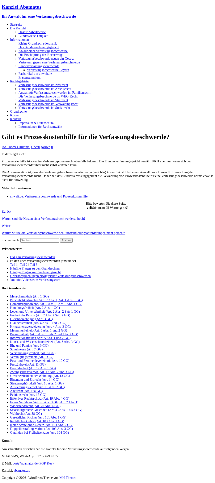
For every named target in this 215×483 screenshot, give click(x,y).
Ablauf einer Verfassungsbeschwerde (43, 51)
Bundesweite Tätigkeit (33, 36)
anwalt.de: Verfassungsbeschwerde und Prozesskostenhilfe (49, 196)
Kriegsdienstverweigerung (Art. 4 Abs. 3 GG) (40, 326)
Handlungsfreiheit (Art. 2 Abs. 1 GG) (35, 307)
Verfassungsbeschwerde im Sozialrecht (44, 107)
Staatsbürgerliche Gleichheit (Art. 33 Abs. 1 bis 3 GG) (46, 410)
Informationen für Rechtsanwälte (40, 126)
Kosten (15, 115)
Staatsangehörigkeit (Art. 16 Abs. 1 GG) (37, 383)
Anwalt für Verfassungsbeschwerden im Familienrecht (54, 92)
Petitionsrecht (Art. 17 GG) (28, 394)
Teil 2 (24, 264)
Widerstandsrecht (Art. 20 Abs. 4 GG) (35, 406)
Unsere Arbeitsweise (32, 32)
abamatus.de (22, 470)
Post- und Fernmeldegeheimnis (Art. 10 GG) (39, 360)
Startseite (16, 24)
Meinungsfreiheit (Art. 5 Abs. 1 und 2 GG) (38, 330)
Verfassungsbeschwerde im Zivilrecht (43, 85)
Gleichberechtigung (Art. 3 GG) (31, 319)
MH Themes (67, 477)
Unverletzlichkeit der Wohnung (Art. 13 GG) (40, 376)
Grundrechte (18, 111)
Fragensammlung (29, 77)
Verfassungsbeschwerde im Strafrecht (43, 100)
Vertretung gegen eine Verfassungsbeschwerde (49, 62)
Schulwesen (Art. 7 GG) (26, 349)
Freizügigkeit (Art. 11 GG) (28, 364)
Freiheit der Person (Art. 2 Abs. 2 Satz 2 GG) (40, 315)
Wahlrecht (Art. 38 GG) (26, 413)
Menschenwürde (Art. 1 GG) (29, 296)
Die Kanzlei (18, 28)
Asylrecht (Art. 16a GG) (26, 391)
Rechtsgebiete (19, 81)
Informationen (19, 39)
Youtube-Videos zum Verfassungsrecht (35, 280)
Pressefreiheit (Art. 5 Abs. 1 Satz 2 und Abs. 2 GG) (44, 334)
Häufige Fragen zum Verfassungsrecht (35, 272)
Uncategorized (40, 147)
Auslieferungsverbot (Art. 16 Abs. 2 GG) (37, 387)
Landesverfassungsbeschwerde (38, 66)
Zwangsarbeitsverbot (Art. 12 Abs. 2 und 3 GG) (42, 372)
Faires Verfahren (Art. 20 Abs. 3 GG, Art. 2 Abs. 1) (44, 402)
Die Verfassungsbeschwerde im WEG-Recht (47, 96)
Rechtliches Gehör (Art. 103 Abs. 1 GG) (37, 421)
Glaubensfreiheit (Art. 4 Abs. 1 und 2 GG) (38, 323)
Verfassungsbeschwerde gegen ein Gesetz (46, 58)
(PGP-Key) (46, 463)
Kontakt (15, 119)
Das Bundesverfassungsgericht (38, 47)
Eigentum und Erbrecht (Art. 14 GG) (34, 379)
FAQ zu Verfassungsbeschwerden (32, 257)
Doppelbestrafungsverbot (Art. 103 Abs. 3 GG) (41, 428)
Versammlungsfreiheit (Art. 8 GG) (32, 353)
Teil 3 (33, 264)
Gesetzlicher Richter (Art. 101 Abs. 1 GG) (38, 417)
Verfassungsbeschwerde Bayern (48, 70)
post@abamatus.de (25, 463)
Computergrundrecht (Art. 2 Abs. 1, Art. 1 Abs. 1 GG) (46, 304)
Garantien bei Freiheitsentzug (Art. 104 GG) (39, 432)
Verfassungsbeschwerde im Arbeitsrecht (44, 89)
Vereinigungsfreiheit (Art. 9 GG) (31, 357)
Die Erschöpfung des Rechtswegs (40, 55)
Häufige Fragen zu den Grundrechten (35, 268)
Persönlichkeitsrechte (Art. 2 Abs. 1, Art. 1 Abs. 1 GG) (46, 300)
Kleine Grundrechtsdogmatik (37, 43)
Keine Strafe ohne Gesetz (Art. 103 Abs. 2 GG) (41, 425)
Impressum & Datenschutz (36, 123)
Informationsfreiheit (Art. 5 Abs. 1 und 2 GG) (40, 338)
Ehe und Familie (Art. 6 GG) (29, 345)
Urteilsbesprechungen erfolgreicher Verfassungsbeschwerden (50, 276)
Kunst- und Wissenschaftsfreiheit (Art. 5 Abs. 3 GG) (45, 341)
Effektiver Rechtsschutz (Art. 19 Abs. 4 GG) (39, 398)
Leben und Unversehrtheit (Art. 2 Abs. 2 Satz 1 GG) (45, 311)
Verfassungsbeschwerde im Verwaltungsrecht (48, 104)
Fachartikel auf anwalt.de (35, 73)
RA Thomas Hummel (16, 147)
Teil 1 (14, 264)
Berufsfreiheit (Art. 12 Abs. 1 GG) (33, 368)
